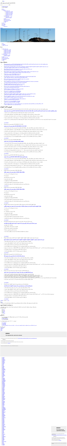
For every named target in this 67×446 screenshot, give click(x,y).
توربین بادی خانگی (33, 325)
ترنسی (1, 330)
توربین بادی (10, 325)
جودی (1, 329)
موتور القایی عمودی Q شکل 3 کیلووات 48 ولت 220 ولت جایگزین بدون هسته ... (16, 77)
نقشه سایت (4, 323)
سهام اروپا (3, 23)
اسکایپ (1, 328)
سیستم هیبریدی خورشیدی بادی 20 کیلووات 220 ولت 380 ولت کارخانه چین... (15, 82)
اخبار (3, 22)
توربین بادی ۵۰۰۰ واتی (15, 325)
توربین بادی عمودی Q (9, 14)
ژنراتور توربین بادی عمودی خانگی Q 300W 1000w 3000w (14, 172)
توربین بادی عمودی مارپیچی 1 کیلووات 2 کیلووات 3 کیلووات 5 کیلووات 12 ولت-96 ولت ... (17, 72)
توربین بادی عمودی (7, 10)
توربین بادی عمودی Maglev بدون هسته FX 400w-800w (12, 92)
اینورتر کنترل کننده (7, 19)
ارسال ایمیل (2, 327)
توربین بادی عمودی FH (9, 11)
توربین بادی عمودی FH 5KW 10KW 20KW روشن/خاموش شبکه (15, 156)
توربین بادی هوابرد (28, 325)
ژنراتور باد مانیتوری (22, 325)
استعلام (7, 122)
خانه (2, 43)
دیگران (3, 60)
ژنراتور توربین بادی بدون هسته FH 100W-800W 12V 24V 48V (15, 126)
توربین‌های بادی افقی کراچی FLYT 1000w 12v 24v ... (12, 74)
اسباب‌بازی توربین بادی (7, 20)
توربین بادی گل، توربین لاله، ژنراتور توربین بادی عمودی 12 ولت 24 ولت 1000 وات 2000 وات (20, 223)
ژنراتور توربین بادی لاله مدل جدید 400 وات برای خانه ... (12, 89)
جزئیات (5, 122)
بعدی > (8, 300)
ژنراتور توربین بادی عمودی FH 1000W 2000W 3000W (14, 141)
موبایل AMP (4, 324)
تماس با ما (3, 24)
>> (6, 300)
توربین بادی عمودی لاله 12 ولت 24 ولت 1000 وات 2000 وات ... (13, 84)
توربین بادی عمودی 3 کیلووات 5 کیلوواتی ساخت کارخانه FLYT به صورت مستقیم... (16, 67)
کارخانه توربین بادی (5, 325)
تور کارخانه (5, 26)
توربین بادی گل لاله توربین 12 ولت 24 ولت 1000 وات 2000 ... (13, 69)
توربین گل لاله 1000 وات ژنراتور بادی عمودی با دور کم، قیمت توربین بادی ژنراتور (18, 272)
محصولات (3, 9)
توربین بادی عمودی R (7, 53)
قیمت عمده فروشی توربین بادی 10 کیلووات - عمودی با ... (12, 104)
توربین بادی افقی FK (9, 16)
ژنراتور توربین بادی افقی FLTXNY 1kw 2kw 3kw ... (11, 99)
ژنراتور (5, 18)
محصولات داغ (4, 322)
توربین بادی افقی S (8, 17)
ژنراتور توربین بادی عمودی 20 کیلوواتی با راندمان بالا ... (12, 79)
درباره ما (3, 25)
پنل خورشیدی (6, 21)
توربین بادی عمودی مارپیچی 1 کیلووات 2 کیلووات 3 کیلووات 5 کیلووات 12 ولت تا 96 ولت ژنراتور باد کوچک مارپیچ (24, 239)
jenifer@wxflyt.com (5, 318)
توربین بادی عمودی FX (9, 13)
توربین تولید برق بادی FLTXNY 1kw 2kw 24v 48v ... (12, 87)
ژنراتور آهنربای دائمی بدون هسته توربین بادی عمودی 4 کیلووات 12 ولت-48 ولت (18, 285)
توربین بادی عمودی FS (9, 12)
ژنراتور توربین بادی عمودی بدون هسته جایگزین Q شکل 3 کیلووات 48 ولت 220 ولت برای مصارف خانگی (22, 206)
